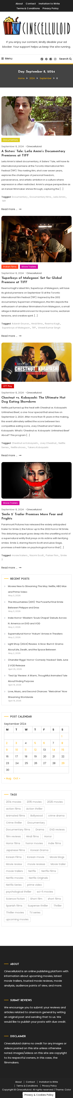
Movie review (14, 864)
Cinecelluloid (34, 146)
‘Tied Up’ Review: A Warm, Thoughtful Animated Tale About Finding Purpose (37, 678)
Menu (8, 58)
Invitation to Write (49, 3)
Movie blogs (57, 857)
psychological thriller (18, 891)
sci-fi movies (45, 891)
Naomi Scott (37, 555)
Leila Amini (59, 197)
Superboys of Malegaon (16, 327)
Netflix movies (14, 878)
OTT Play (7, 386)
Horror (48, 836)
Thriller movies (15, 912)
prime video (34, 885)
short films (54, 898)
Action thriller (34, 808)
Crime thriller (14, 822)
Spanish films (14, 905)
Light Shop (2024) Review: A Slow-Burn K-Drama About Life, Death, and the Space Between (35, 646)
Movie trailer (58, 864)
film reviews (13, 836)
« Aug (7, 778)
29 (62, 763)
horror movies (34, 843)
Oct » (16, 778)
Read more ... (9, 209)
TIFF (4, 201)
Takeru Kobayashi (38, 447)
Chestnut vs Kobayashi (25, 443)
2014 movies (13, 802)
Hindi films (37, 323)
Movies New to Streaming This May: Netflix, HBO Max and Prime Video (37, 589)
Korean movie (35, 857)
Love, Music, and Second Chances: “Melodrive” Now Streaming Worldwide (37, 694)
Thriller (58, 905)
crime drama (56, 815)
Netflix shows (18, 447)
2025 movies (55, 802)
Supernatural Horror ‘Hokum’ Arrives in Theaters (35, 633)
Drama (40, 829)
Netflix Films (48, 871)
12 (35, 750)
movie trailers (19, 555)
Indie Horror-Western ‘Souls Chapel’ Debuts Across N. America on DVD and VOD (37, 620)
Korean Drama (39, 850)
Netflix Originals (38, 878)
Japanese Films (15, 850)
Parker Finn (52, 555)
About (19, 3)
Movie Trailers (29, 266)
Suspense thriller (38, 905)
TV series (34, 912)
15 (62, 750)
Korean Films (14, 857)
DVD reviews (57, 829)
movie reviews (36, 864)
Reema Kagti (52, 323)
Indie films (54, 843)
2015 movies (34, 802)
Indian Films (9, 266)
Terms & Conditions (28, 8)
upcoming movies (17, 919)
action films (13, 808)
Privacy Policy (51, 8)
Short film (36, 898)
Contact (31, 3)
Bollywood (36, 815)
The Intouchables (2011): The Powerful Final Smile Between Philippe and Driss (35, 604)
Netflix (32, 871)
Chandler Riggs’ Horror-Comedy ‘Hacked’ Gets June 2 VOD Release (38, 662)
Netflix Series (14, 885)
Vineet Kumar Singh (49, 327)
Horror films (13, 843)
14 (53, 750)
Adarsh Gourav (20, 323)
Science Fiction (15, 898)
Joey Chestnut (48, 443)
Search (63, 59)
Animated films (15, 815)
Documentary (10, 139)
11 (26, 750)
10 (16, 750)
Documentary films (40, 197)
